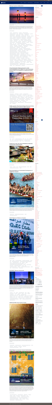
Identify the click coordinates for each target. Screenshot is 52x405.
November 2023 (36, 124)
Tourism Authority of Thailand (17, 100)
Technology (36, 104)
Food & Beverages (37, 52)
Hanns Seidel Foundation (18, 42)
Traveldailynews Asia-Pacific (17, 62)
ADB (14, 292)
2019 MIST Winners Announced (16, 270)
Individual (36, 59)
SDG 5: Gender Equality (37, 98)
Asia (35, 180)
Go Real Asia (19, 293)
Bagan (25, 292)
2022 (35, 23)
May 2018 (36, 161)
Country (36, 44)
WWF (13, 65)
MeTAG (27, 50)
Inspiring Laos (36, 60)
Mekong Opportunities (23, 47)
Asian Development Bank (21, 292)
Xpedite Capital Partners (18, 65)
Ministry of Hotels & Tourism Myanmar (22, 51)
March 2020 (36, 153)
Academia (36, 30)
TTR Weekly (28, 62)
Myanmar (36, 75)
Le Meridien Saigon (23, 44)
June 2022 (36, 132)
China (36, 284)
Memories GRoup (23, 50)
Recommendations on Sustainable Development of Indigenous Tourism (20, 171)
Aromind (31, 260)
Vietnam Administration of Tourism (13, 102)
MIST (35, 74)
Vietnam (36, 114)
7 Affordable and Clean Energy (38, 173)
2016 (35, 164)
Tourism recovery (37, 316)
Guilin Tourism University (12, 42)
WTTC (10, 103)
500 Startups (11, 292)
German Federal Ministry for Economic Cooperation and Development (17, 263)
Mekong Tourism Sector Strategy (13, 50)
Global (35, 53)
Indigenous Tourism (12, 214)
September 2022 (36, 129)
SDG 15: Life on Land (37, 92)
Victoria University (24, 101)
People (36, 226)
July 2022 (36, 131)
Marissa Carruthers (37, 64)
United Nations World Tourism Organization (14, 63)
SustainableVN (36, 103)
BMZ (10, 261)
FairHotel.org (23, 262)
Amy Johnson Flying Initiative (18, 260)
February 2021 (36, 145)
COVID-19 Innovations (37, 45)
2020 (35, 21)
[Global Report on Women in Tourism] (21, 236)
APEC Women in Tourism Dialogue (26, 260)
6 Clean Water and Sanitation (38, 172)
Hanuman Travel (23, 42)
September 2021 (36, 139)
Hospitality (36, 203)
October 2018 (36, 159)
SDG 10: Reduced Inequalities (38, 233)
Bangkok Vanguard (37, 35)
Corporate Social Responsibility (38, 43)
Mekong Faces (31, 45)
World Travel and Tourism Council (30, 64)
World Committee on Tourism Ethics (13, 215)
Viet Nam (36, 113)
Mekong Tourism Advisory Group (27, 48)
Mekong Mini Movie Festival (12, 47)
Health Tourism (11, 346)
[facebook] (47, 0)
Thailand (36, 105)
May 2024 (36, 122)
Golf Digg (23, 293)
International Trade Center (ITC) (13, 44)
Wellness (36, 264)
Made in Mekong (15, 45)
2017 (35, 165)
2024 (35, 171)
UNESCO (31, 62)
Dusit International (12, 293)
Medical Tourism (15, 346)
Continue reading (12, 212)
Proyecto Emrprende (29, 264)
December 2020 (36, 147)
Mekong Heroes (11, 46)
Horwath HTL (31, 42)
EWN (20, 262)
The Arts (36, 106)
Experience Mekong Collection (38, 49)
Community (36, 188)
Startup (36, 248)
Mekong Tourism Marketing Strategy (27, 49)
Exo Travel (16, 293)
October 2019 (36, 155)
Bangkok (28, 292)
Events (36, 195)
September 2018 (36, 160)
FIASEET (26, 262)
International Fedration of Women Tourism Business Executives (16, 264)
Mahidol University (20, 45)
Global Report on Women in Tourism (17, 218)
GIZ (39, 295)
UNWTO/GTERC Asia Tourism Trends (17, 302)
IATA (13, 43)
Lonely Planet (11, 45)
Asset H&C (37, 281)
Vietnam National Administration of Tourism (14, 64)
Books (35, 36)
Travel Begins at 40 (37, 317)
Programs (36, 81)
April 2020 (36, 152)
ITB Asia (25, 293)
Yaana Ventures (23, 65)
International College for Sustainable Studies (21, 43)
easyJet (11, 262)
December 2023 (36, 123)
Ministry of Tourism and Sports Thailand (39, 305)
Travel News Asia (11, 62)
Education (37, 289)
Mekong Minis (36, 67)
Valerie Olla (36, 112)
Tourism (36, 107)
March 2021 (36, 144)
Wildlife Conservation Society (22, 64)
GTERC (32, 345)
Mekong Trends (19, 50)
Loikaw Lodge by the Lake (28, 44)
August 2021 (36, 140)
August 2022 (36, 130)
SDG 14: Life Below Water (37, 91)
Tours (35, 256)
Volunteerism (36, 263)
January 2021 (36, 146)
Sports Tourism (24, 346)
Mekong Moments (18, 47)
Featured (36, 50)
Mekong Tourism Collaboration (16, 5)
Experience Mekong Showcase (41, 294)
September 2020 (37, 148)
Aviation (36, 34)
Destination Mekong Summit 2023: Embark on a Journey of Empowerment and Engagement (38, 12)
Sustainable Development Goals (39, 309)
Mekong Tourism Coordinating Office (13, 49)
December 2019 (36, 154)
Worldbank (11, 65)
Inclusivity (36, 58)
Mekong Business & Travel (25, 45)
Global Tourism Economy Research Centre (26, 345)
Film (35, 51)
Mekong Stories (20, 48)
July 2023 (36, 125)
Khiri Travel (18, 44)
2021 (35, 22)
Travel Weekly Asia (23, 100)
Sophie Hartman (36, 99)
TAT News (37, 310)
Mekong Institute (25, 46)
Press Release (36, 80)
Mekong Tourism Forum (20, 49)
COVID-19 (39, 284)
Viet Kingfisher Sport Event (22, 63)
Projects (36, 82)
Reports (36, 83)
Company (36, 42)
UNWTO (20, 101)
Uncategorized (36, 111)
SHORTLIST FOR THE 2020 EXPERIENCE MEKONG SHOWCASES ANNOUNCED (21, 144)
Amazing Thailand (37, 278)
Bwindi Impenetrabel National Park (15, 261)
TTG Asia (24, 62)
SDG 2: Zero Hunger (37, 243)
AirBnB (10, 260)
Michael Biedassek (37, 73)
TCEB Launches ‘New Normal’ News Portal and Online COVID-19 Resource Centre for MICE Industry (21, 106)
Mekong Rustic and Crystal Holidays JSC (14, 48)
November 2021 (36, 137)
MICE (35, 72)
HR (35, 57)
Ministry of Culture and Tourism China (13, 51)
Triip (21, 62)
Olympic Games (20, 346)
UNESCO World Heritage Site (38, 319)
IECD (15, 43)
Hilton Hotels (28, 42)
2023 (35, 24)
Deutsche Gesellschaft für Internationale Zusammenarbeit (25, 261)
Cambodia (36, 37)
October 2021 (36, 138)
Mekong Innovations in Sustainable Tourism (18, 46)
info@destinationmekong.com (4, 0)
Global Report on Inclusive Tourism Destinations (20, 350)
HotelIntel (11, 43)
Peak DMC (24, 264)
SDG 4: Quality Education (37, 97)
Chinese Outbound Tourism (18, 345)
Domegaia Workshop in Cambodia (38, 15)
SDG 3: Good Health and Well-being (38, 96)
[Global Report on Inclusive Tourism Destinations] (21, 368)
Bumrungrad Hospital (12, 345)
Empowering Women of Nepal (16, 262)
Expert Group (37, 295)
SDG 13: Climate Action (37, 90)
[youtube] (48, 0)
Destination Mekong (39, 286)
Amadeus (13, 260)
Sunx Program (11, 100)
